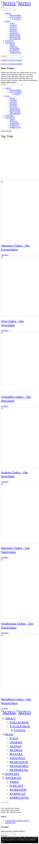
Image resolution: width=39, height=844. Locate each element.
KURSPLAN (14, 51)
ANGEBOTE (10, 43)
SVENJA (17, 19)
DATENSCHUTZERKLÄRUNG (17, 821)
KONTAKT (9, 41)
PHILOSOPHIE (15, 15)
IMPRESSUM (10, 823)
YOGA (12, 23)
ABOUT (8, 13)
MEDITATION (15, 35)
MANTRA (13, 31)
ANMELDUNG (15, 53)
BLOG (7, 21)
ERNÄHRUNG (15, 39)
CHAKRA (13, 25)
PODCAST (14, 47)
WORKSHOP (15, 49)
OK (5, 841)
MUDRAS (13, 29)
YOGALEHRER (16, 17)
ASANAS (13, 27)
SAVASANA (14, 33)
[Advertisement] (19, 159)
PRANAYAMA (15, 37)
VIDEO (12, 45)
